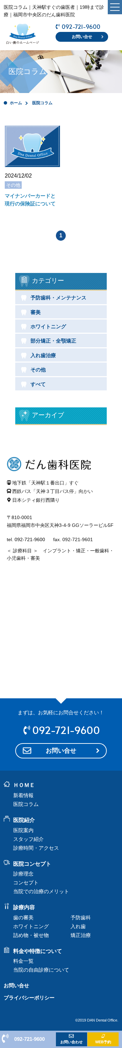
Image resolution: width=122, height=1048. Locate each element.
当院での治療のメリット (41, 891)
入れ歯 (78, 926)
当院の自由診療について (41, 970)
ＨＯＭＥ (24, 785)
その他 (38, 369)
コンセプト (26, 882)
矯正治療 (80, 935)
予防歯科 (80, 917)
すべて (38, 384)
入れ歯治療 (43, 355)
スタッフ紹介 (28, 839)
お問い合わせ (71, 1042)
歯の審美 (23, 917)
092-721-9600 (81, 27)
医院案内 (23, 830)
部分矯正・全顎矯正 (53, 341)
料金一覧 (23, 961)
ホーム (16, 102)
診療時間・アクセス (36, 848)
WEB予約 (103, 1042)
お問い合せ (82, 36)
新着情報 (23, 795)
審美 (35, 312)
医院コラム (26, 804)
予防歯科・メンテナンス (58, 297)
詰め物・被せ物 (31, 935)
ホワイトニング (48, 326)
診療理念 (23, 874)
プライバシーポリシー (29, 997)
